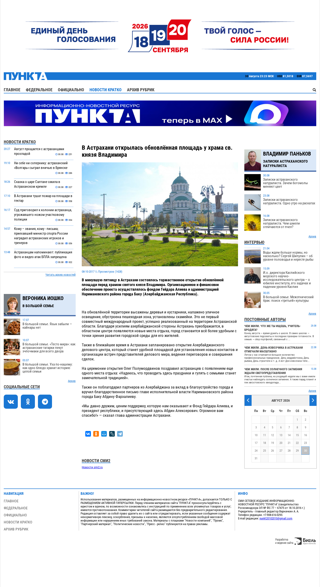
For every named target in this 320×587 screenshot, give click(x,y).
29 (297, 450)
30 (305, 450)
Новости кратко (105, 89)
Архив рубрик (140, 89)
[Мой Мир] (104, 434)
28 (289, 450)
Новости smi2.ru (92, 467)
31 (256, 458)
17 (256, 443)
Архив (72, 381)
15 (297, 435)
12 (272, 435)
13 (280, 435)
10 (256, 435)
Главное (12, 89)
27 (280, 450)
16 (305, 435)
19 (272, 443)
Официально (71, 89)
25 (264, 450)
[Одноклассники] (96, 434)
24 (256, 450)
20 (280, 443)
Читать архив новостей (60, 274)
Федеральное (39, 89)
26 (272, 450)
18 (264, 443)
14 (289, 435)
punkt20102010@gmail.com (276, 518)
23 (305, 443)
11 (264, 435)
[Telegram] (120, 434)
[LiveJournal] (112, 434)
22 (297, 443)
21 (289, 443)
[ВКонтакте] (88, 434)
